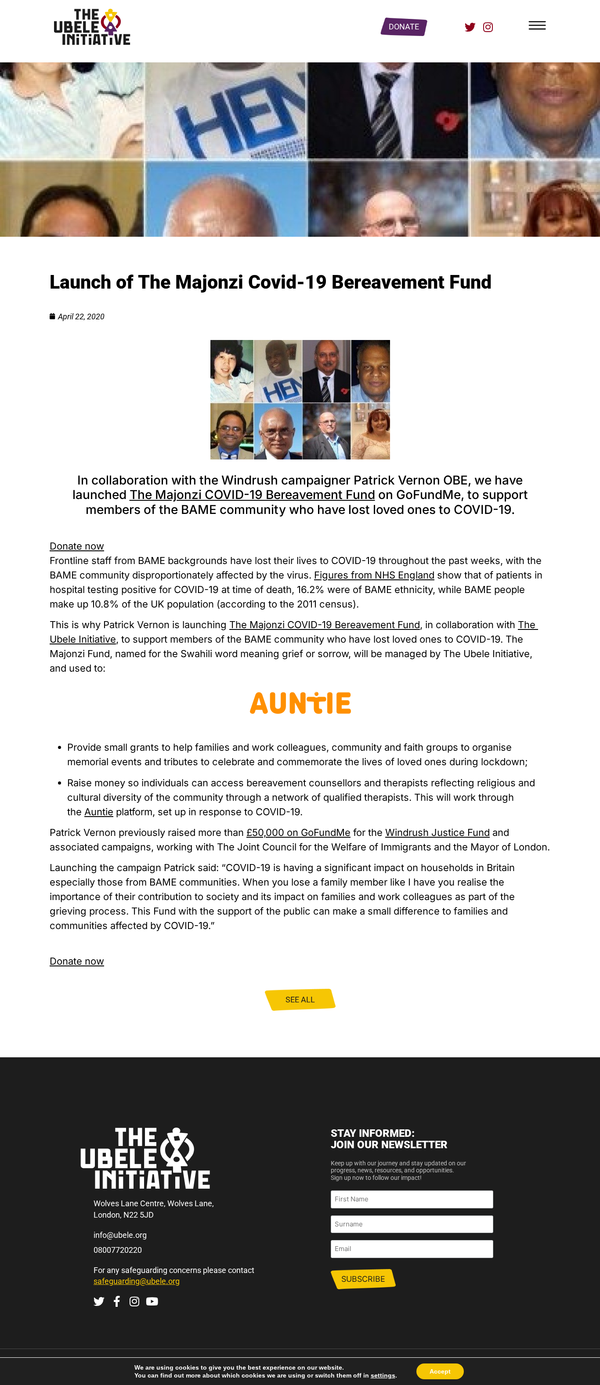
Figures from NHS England (374, 575)
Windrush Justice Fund (437, 832)
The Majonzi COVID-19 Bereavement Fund (252, 494)
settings (383, 1375)
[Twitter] (470, 27)
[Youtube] (151, 1301)
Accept (440, 1371)
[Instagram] (487, 27)
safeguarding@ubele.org (137, 1281)
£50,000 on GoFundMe (298, 832)
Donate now (77, 546)
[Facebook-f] (116, 1301)
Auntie (98, 811)
